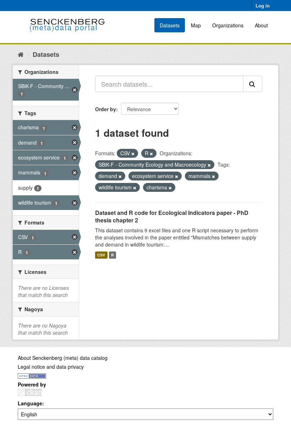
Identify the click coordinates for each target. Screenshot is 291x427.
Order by (105, 109)
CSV (101, 255)
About (261, 25)
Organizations (227, 25)
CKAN (30, 392)
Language (30, 403)
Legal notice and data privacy (51, 366)
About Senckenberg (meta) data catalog (63, 357)
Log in (263, 5)
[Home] (21, 54)
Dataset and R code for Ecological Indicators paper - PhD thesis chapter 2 (171, 216)
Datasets (170, 25)
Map (196, 25)
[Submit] (252, 84)
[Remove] (132, 153)
